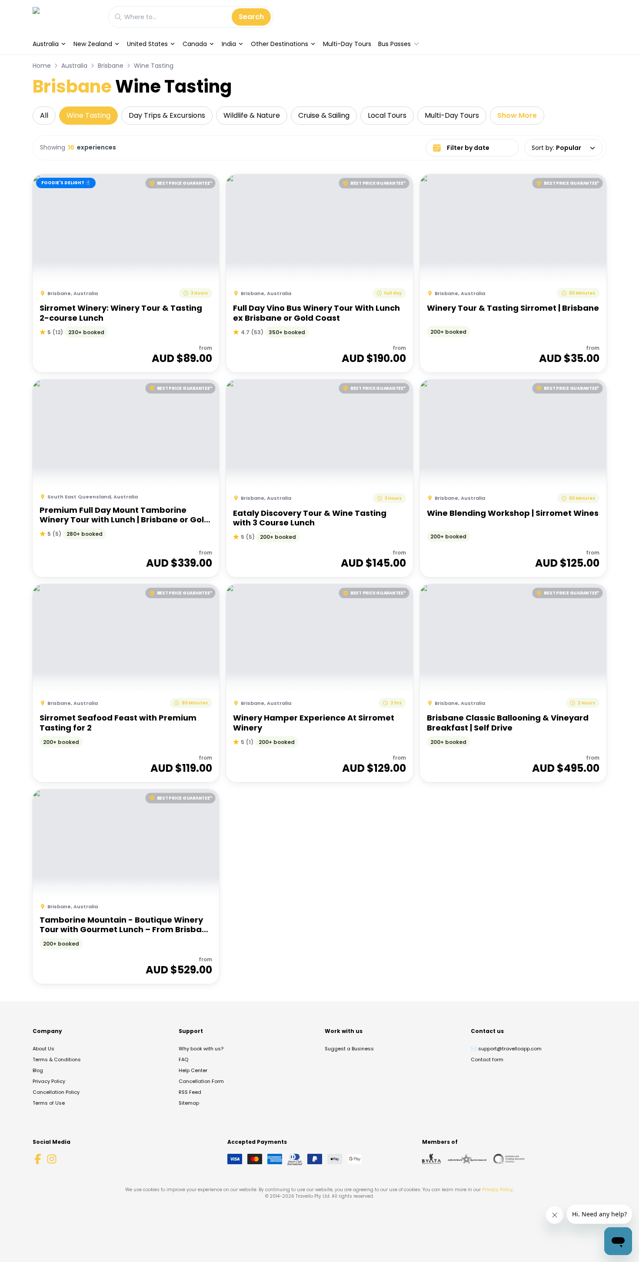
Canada (195, 44)
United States (147, 44)
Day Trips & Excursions (167, 115)
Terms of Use (49, 1102)
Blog (38, 1070)
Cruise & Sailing (323, 115)
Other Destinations (279, 44)
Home (42, 65)
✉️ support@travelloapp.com (506, 1048)
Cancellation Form (201, 1081)
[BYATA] (431, 1159)
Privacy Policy (49, 1081)
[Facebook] (38, 1159)
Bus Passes (394, 44)
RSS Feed (190, 1092)
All (44, 115)
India (229, 44)
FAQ (183, 1059)
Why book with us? (201, 1048)
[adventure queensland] (467, 1159)
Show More (517, 115)
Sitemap (189, 1102)
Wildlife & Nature (251, 115)
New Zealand (92, 44)
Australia (46, 44)
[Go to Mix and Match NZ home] (66, 17)
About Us (43, 1048)
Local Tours (387, 115)
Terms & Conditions (57, 1059)
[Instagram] (52, 1159)
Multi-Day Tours (347, 44)
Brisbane (110, 65)
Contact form (487, 1059)
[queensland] (509, 1159)
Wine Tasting (153, 65)
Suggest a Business (349, 1048)
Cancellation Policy (56, 1092)
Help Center (193, 1070)
